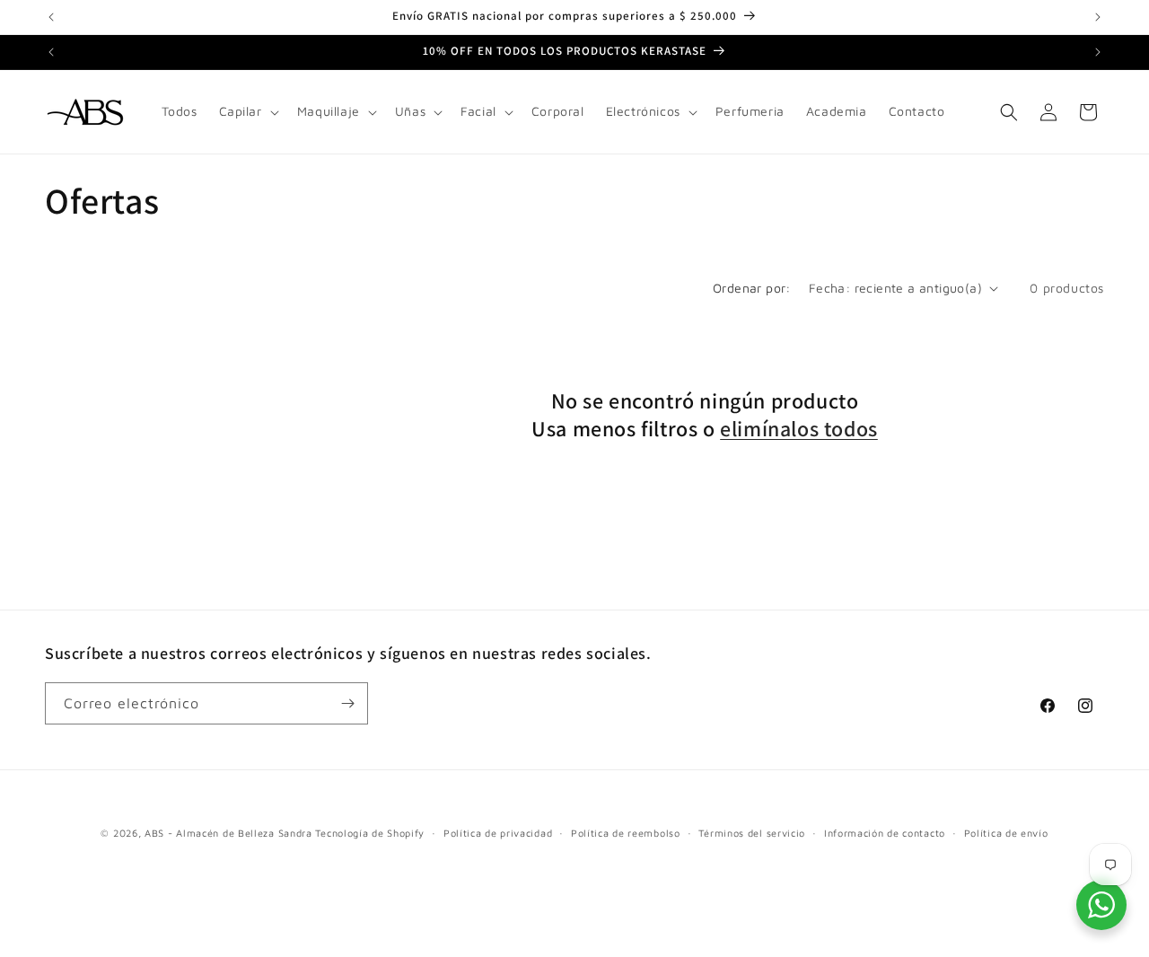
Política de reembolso (625, 832)
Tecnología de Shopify (370, 832)
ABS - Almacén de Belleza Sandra (228, 832)
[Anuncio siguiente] (1098, 17)
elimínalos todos (799, 429)
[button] (247, 111)
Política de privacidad (497, 832)
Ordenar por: (752, 287)
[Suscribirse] (347, 703)
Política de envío (1006, 832)
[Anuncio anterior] (51, 17)
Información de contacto (884, 832)
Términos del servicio (751, 832)
